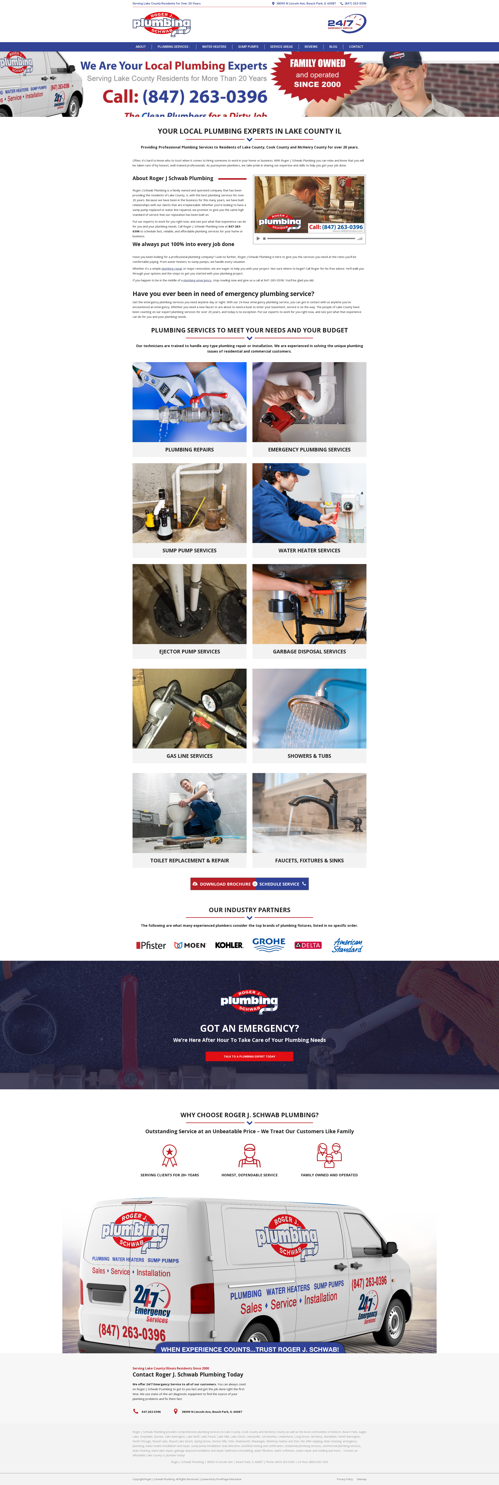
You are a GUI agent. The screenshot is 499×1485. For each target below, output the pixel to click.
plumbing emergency (197, 280)
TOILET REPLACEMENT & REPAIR (189, 860)
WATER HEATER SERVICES (309, 550)
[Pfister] (151, 945)
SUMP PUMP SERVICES (190, 550)
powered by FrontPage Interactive (222, 1479)
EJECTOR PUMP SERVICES (189, 651)
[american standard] (347, 945)
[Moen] (190, 945)
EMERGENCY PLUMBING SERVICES (309, 449)
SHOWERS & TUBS (309, 755)
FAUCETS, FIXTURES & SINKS (309, 860)
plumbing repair (172, 268)
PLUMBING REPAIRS (189, 449)
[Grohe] (269, 945)
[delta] (308, 945)
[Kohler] (229, 945)
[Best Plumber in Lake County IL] (309, 209)
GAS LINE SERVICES (189, 755)
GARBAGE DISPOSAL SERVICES (309, 651)
